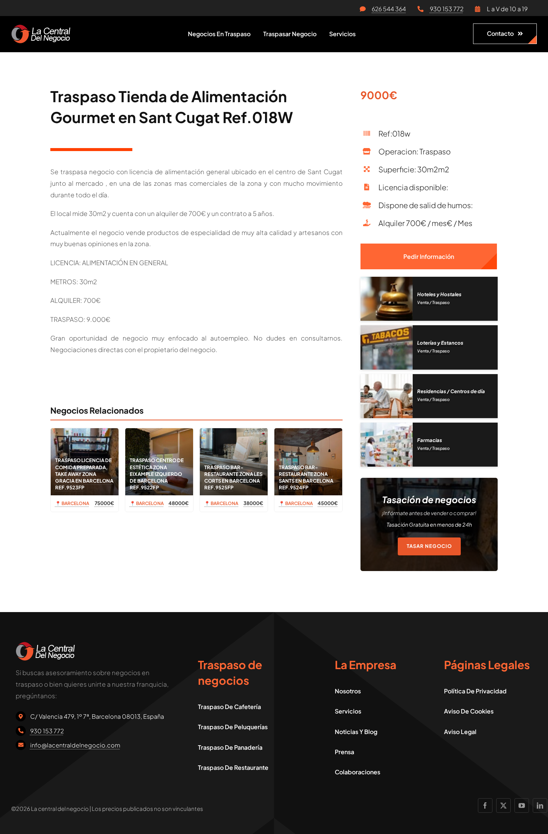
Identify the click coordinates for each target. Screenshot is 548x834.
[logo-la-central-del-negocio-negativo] (40, 27)
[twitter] (503, 805)
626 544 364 (389, 9)
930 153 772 (446, 9)
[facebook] (485, 805)
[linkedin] (540, 805)
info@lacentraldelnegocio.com (75, 745)
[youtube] (521, 805)
